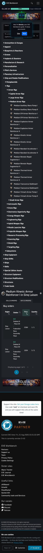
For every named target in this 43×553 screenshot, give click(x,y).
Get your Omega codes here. (28, 404)
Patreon (7, 510)
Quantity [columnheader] (34, 312)
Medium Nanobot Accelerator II (25, 153)
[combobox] (9, 35)
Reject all (7, 548)
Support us (5, 452)
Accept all (35, 548)
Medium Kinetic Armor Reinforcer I (20, 136)
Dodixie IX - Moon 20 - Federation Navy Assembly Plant (17, 327)
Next (24, 33)
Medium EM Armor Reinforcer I (25, 113)
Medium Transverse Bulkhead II (25, 188)
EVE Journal (6, 472)
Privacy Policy (18, 542)
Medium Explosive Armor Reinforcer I (21, 123)
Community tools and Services (13, 496)
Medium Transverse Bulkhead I (25, 184)
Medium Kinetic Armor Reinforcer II (20, 143)
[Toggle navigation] (38, 3)
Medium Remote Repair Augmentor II (21, 165)
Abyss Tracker (6, 470)
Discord (7, 507)
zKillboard (5, 484)
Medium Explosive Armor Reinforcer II (21, 129)
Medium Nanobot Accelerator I (25, 149)
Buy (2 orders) (26, 300)
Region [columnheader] (7, 312)
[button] (10, 3)
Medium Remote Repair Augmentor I (21, 158)
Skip (18, 33)
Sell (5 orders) (11, 300)
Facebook (8, 505)
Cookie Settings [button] (7, 461)
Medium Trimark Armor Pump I (25, 192)
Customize (21, 548)
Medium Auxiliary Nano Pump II (25, 109)
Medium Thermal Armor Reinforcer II (21, 178)
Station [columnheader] (15, 312)
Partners (4, 449)
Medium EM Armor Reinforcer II (25, 118)
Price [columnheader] (26, 312)
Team (3, 455)
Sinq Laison (7, 328)
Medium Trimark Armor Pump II (25, 196)
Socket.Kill (5, 493)
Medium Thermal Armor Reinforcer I (21, 171)
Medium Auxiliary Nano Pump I (25, 105)
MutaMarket (6, 490)
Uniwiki (4, 487)
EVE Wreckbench (8, 475)
